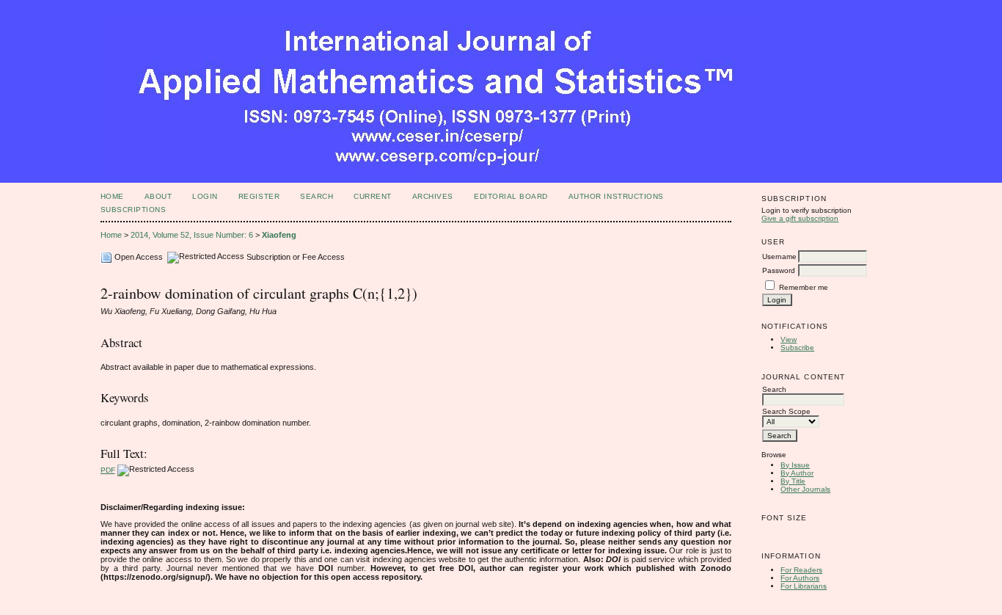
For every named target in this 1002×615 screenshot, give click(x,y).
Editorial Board (511, 196)
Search (316, 196)
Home (112, 196)
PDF (107, 470)
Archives (432, 196)
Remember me (803, 287)
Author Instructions (616, 196)
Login (205, 196)
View (788, 339)
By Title (792, 481)
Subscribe (797, 347)
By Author (796, 473)
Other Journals (805, 489)
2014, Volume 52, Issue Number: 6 (192, 234)
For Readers (801, 570)
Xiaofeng (279, 234)
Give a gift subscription (799, 218)
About (158, 196)
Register (258, 196)
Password (778, 270)
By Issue (795, 465)
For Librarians (803, 586)
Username (779, 256)
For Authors (799, 578)
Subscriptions (133, 209)
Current (373, 196)
